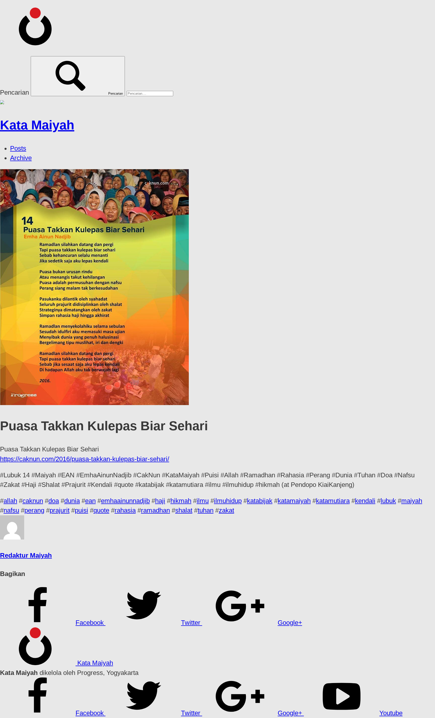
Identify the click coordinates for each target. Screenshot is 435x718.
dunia (72, 500)
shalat (183, 510)
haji (160, 500)
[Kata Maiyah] (38, 43)
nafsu (11, 510)
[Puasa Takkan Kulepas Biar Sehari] (94, 402)
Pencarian (14, 92)
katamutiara (333, 500)
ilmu (203, 500)
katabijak (259, 500)
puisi (81, 510)
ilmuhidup (228, 500)
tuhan (205, 510)
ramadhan (155, 510)
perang (34, 510)
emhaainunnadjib (125, 500)
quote (101, 510)
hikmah (180, 500)
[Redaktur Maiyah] (12, 537)
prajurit (59, 510)
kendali (365, 500)
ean (90, 500)
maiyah (411, 500)
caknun (32, 500)
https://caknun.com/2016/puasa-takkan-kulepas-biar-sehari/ (84, 458)
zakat (226, 510)
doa (53, 500)
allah (10, 500)
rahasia (125, 510)
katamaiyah (294, 500)
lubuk (388, 500)
